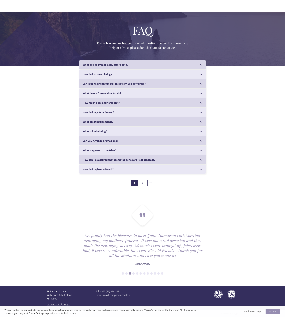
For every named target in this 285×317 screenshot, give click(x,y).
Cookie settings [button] (252, 311)
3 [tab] (130, 273)
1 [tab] (123, 273)
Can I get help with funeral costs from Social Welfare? (114, 83)
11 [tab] (158, 273)
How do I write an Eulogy (97, 74)
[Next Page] (150, 183)
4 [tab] (133, 273)
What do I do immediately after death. (105, 64)
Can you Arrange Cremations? (100, 140)
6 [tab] (141, 273)
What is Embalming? (95, 131)
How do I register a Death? (98, 169)
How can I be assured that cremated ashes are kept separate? (119, 159)
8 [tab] (148, 273)
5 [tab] (137, 273)
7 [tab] (144, 273)
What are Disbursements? (98, 121)
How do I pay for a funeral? (98, 112)
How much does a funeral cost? (101, 102)
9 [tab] (151, 273)
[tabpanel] (142, 251)
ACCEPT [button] (272, 311)
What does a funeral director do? (102, 93)
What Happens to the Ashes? (100, 150)
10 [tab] (155, 273)
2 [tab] (126, 273)
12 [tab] (162, 273)
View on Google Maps (58, 304)
